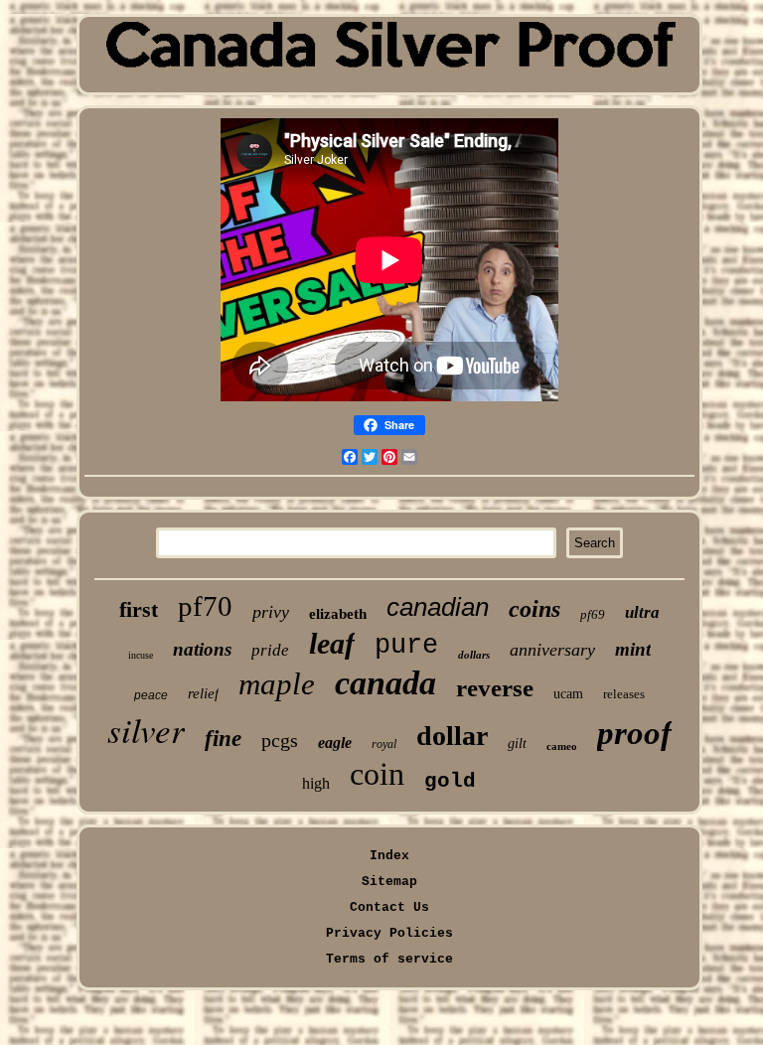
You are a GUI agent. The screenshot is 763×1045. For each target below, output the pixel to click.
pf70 (205, 606)
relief (203, 693)
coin (377, 774)
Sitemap (389, 881)
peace (151, 695)
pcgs (279, 740)
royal (384, 744)
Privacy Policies (389, 933)
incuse (140, 655)
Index (389, 855)
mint (633, 649)
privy (270, 612)
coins (534, 609)
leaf (332, 643)
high (316, 783)
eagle (335, 742)
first (138, 609)
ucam (568, 693)
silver (146, 729)
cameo (561, 746)
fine (223, 738)
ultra (642, 612)
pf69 (592, 614)
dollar (452, 735)
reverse (495, 687)
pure (406, 646)
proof (634, 733)
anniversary (552, 650)
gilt (517, 743)
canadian (437, 607)
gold (450, 781)
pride (270, 650)
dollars (474, 655)
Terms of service (389, 959)
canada (385, 683)
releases (624, 693)
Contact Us (389, 907)
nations (202, 649)
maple (276, 684)
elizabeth (338, 614)
